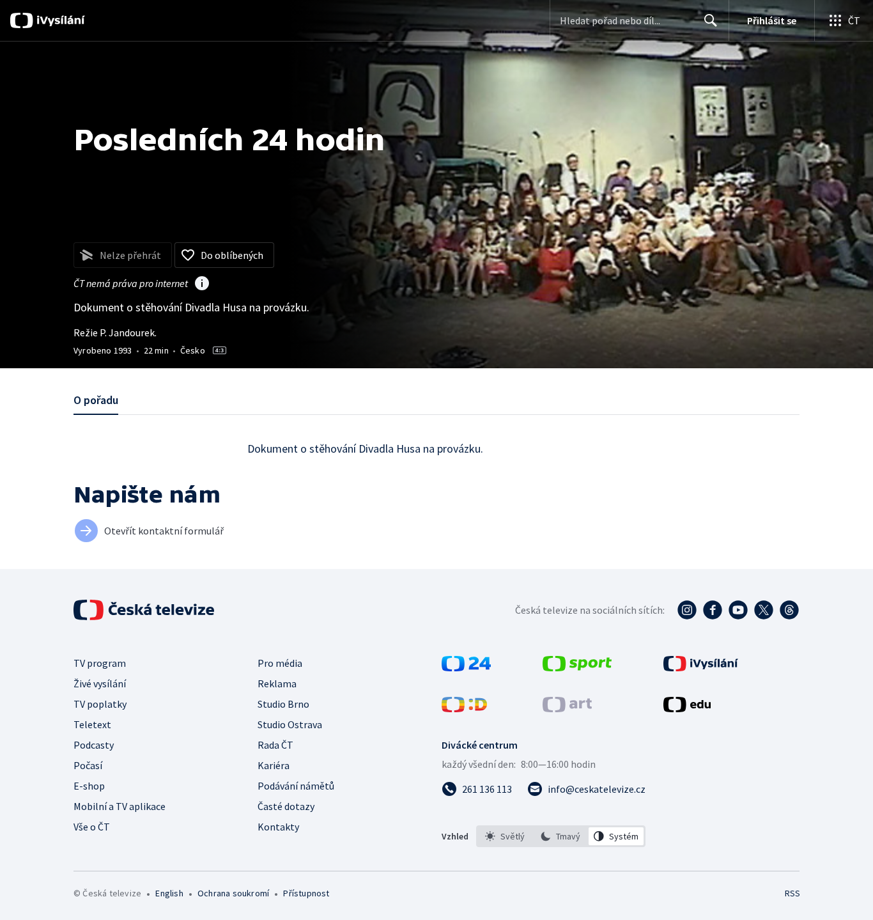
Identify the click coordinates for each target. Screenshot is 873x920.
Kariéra (274, 765)
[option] (505, 836)
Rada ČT (275, 744)
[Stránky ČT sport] (577, 667)
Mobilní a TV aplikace (119, 806)
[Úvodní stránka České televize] (145, 610)
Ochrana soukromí (233, 893)
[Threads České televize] (789, 610)
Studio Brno (283, 704)
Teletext (92, 724)
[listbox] (560, 836)
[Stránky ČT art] (567, 708)
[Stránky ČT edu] (687, 708)
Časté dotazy (286, 806)
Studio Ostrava (290, 724)
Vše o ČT (91, 826)
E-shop (89, 785)
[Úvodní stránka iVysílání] (59, 20)
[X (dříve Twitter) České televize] (763, 610)
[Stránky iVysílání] (700, 667)
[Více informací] (202, 284)
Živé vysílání (99, 683)
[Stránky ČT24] (466, 667)
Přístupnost (306, 893)
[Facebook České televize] (712, 610)
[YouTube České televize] (738, 610)
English (169, 893)
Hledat (711, 20)
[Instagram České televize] (687, 610)
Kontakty (278, 826)
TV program (99, 663)
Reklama (277, 683)
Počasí (87, 765)
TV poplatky (100, 704)
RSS (792, 893)
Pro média (280, 663)
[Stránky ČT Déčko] (464, 708)
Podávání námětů (296, 785)
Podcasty (93, 744)
